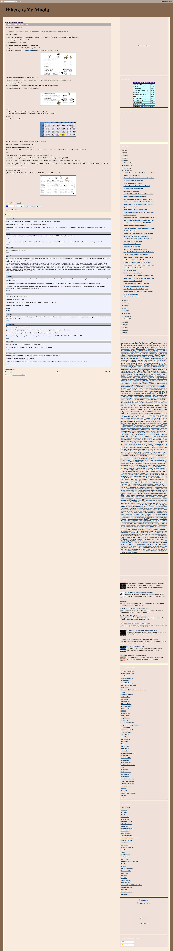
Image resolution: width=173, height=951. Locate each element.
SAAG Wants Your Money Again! (133, 273)
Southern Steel (158, 517)
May (125, 308)
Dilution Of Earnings (126, 391)
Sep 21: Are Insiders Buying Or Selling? (135, 225)
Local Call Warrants (134, 457)
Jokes (138, 442)
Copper (163, 385)
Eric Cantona (150, 401)
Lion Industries (161, 453)
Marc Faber (124, 465)
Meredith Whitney (132, 473)
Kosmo (143, 449)
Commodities (126, 383)
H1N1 (153, 425)
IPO (162, 436)
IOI (147, 436)
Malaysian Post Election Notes (149, 461)
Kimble (152, 447)
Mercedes (123, 473)
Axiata (156, 355)
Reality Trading (125, 748)
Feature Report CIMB (151, 404)
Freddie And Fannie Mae (155, 415)
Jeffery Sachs (161, 438)
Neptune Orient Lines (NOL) (149, 482)
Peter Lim (129, 493)
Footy (123, 413)
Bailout (143, 356)
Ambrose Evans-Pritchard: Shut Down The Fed (137, 186)
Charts (123, 376)
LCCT (126, 452)
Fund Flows (126, 416)
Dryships (159, 395)
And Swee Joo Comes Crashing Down (134, 296)
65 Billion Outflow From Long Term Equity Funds (137, 262)
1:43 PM (7, 320)
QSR (147, 501)
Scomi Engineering (140, 511)
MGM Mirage (124, 474)
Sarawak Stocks (147, 509)
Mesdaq (142, 473)
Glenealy (156, 419)
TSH (147, 534)
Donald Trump (135, 393)
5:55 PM (7, 243)
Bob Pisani (128, 366)
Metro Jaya (148, 473)
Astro (123, 355)
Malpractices (161, 462)
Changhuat (164, 372)
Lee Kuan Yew (138, 452)
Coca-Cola (164, 382)
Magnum (153, 458)
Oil (163, 485)
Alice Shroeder (140, 349)
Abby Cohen (124, 343)
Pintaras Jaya (140, 495)
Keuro (126, 447)
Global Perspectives (126, 840)
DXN (140, 396)
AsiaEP (165, 353)
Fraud (135, 415)
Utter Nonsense (144, 542)
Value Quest (124, 889)
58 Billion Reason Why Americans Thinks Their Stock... (139, 291)
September (127, 170)
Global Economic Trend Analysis (130, 838)
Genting (142, 418)
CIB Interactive (160, 380)
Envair (129, 401)
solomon (8, 218)
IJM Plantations (157, 431)
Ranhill (123, 503)
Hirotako (139, 428)
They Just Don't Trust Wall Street (133, 241)
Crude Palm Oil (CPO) (127, 388)
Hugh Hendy (135, 429)
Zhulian (129, 552)
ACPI (134, 345)
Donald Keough (126, 393)
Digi (165, 389)
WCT (138, 546)
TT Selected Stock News (127, 783)
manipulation (161, 463)
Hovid (162, 428)
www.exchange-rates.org (147, 106)
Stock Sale (142, 520)
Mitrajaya (145, 476)
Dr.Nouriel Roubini (138, 395)
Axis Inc (163, 355)
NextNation (124, 484)
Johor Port (131, 442)
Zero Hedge (124, 894)
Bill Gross (139, 365)
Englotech (123, 401)
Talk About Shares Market (128, 765)
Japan (128, 438)
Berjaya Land (124, 363)
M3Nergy (136, 458)
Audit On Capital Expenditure (134, 355)
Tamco (142, 525)
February (126, 316)
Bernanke (140, 363)
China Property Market (128, 379)
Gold (165, 421)
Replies (130, 506)
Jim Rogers (157, 439)
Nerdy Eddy (124, 736)
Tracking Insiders (156, 531)
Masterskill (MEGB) (151, 466)
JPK (121, 444)
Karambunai (150, 444)
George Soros (124, 419)
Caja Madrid (153, 371)
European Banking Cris (139, 402)
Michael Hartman (133, 474)
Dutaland (129, 396)
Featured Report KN (147, 405)
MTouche (145, 479)
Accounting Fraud (160, 343)
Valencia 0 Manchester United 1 (132, 175)
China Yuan (153, 379)
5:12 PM (7, 349)
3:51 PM (7, 229)
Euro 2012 (128, 402)
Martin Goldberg (135, 466)
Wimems (135, 547)
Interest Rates (160, 434)
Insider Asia (143, 432)
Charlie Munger (138, 374)
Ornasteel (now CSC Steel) (154, 487)
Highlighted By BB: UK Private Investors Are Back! (138, 199)
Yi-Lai (156, 549)
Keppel (163, 445)
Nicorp (130, 484)
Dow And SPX (156, 393)
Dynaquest (155, 396)
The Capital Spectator (127, 868)
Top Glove (139, 531)
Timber (154, 528)
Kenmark (156, 446)
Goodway (159, 423)
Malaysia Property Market (158, 460)
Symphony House (139, 523)
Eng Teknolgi (162, 399)
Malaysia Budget (161, 458)
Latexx (164, 450)
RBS (155, 503)
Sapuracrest (139, 509)
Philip (122, 744)
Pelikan (159, 490)
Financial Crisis (160, 409)
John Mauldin (148, 441)
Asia (136, 353)
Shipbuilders (129, 514)
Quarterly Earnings (154, 501)
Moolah (8, 233)
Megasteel (138, 471)
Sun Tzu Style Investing (151, 522)
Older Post (108, 371)
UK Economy (139, 535)
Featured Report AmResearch (133, 405)
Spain (165, 517)
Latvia (122, 452)
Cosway (138, 386)
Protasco (160, 500)
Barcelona (149, 360)
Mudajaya (151, 479)
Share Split (159, 512)
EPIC (144, 401)
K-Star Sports (137, 444)
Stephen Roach (154, 519)
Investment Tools (125, 845)
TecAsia (124, 526)
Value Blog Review (126, 880)
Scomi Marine (150, 511)
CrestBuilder (161, 386)
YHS (151, 549)
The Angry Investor (126, 772)
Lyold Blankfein (128, 458)
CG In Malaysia (125, 680)
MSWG (131, 479)
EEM (164, 398)
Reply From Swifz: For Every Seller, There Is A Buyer (138, 257)
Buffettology (134, 369)
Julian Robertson (128, 444)
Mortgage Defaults (150, 477)
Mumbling (135, 481)
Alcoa (163, 347)
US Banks (137, 537)
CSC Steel (139, 388)
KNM (165, 447)
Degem (140, 389)
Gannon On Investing (126, 835)
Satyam (160, 509)
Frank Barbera (128, 415)
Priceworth (138, 498)
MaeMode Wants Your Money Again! (134, 260)
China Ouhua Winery (161, 377)
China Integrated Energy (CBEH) (128, 377)
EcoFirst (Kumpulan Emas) (141, 398)
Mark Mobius (135, 465)
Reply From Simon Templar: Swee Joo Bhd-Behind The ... (140, 217)
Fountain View (157, 413)
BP (131, 368)
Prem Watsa (130, 498)
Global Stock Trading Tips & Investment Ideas (133, 690)
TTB (151, 534)
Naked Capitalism (125, 854)
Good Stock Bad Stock (127, 694)
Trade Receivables (135, 532)
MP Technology (161, 477)
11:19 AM (8, 290)
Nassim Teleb (124, 482)
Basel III (122, 361)
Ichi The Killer (124, 699)
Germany (140, 419)
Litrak (158, 455)
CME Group (147, 382)
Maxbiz (138, 468)
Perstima (154, 491)
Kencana (148, 446)
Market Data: (136, 106)
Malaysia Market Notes (141, 460)
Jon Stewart (145, 442)
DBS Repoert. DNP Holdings (127, 389)
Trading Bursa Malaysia (127, 781)
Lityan (163, 455)
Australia (144, 355)
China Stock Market (141, 379)
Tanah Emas (148, 525)
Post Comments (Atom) (19, 375)
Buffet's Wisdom (125, 369)
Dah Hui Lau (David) (126, 821)
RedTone (131, 505)
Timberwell (160, 528)
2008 (123, 325)
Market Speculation (125, 466)
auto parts (151, 355)
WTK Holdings (161, 547)
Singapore (164, 514)
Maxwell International (160, 468)
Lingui (163, 452)
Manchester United (143, 463)
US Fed (151, 539)
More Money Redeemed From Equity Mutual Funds (138, 238)
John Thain (164, 441)
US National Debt (136, 540)
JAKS (123, 438)
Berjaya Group (162, 361)
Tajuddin (133, 525)
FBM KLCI (140, 404)
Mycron (148, 481)
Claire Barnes (138, 382)
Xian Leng (127, 549)
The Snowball (131, 528)
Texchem (123, 528)
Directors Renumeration (138, 391)
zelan (123, 552)
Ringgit (124, 508)
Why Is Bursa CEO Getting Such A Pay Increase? (133, 616)
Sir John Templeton (159, 515)
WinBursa (123, 788)
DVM (136, 396)
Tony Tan (131, 531)
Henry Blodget (124, 428)
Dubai (165, 395)
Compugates (135, 383)
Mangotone (153, 463)
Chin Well (144, 376)
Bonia (135, 366)
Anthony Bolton (134, 351)
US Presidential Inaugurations (150, 540)
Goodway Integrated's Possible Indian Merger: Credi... (139, 228)
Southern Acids (149, 517)
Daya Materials (162, 388)
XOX (142, 549)
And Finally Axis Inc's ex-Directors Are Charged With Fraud (141, 630)
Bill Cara (123, 814)
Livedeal (122, 457)
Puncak (132, 501)
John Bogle (129, 441)
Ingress (135, 432)
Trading (157, 532)
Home (58, 371)
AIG (143, 347)
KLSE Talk (123, 711)
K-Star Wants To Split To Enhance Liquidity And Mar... (139, 275)
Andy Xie (162, 350)
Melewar (146, 471)
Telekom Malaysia (143, 526)
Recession (123, 505)
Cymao (146, 388)
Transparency (136, 534)
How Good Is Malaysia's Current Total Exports (136, 286)
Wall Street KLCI (125, 786)
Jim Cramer (137, 439)
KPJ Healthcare (151, 449)
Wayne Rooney (131, 546)
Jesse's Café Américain (127, 847)
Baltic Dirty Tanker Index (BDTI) (156, 356)
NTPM (129, 485)
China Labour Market (142, 377)
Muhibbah (158, 479)
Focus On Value (125, 831)
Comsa (158, 383)
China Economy (161, 376)
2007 (123, 327)
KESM (122, 447)
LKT (127, 457)
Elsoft (134, 399)
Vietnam (139, 544)
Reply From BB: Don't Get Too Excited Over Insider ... (138, 194)
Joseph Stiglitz (154, 442)
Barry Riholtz (162, 360)
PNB (147, 496)
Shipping (136, 514)
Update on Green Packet (130, 207)
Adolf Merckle (162, 345)
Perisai (142, 491)
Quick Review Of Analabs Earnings (133, 188)
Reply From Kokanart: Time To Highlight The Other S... (139, 204)
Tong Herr (162, 529)
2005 (123, 333)
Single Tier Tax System (137, 515)
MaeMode (144, 458)
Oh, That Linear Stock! (130, 270)
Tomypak (156, 529)
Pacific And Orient (144, 488)
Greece (165, 423)
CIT (166, 380)
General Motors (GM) (133, 418)
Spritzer (124, 519)
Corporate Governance (127, 386)
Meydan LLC (162, 473)
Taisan (128, 525)
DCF (136, 389)
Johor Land (124, 442)
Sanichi (133, 509)
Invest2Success (125, 842)
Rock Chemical (140, 508)
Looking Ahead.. (125, 715)
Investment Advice (139, 436)
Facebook (158, 402)
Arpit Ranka (124, 810)
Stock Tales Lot (125, 760)
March (126, 313)
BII (164, 363)
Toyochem (147, 531)
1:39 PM (19, 203)
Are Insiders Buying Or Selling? (132, 244)
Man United (130, 463)
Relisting (123, 506)
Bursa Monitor (124, 675)
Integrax (127, 434)
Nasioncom (162, 481)
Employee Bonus (152, 399)
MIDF (151, 474)
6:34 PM (7, 252)
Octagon (141, 485)
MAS (142, 466)
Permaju (148, 491)
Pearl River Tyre (146, 490)
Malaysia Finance (125, 718)
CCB (141, 372)
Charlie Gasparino (127, 374)
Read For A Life (125, 746)
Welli (149, 546)
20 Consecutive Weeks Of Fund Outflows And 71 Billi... (139, 212)
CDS (149, 372)
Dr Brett (130, 395)
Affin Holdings (136, 347)
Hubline (128, 429)
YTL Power (136, 550)
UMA (156, 535)
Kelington (134, 445)
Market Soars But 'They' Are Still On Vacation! (136, 283)
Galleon (156, 416)
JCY (143, 438)
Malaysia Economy (126, 460)
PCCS (138, 490)
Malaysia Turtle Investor (127, 722)
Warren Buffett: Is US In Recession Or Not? (135, 209)
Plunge (160, 495)
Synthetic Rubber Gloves (152, 523)
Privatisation (135, 500)
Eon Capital (137, 401)
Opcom (143, 487)
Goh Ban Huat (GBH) (157, 421)
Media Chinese (156, 469)
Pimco (132, 495)
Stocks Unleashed (126, 762)
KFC (142, 447)
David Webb (153, 388)
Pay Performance (131, 490)
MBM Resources (142, 469)
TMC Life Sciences (143, 529)
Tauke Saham (124, 769)
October (126, 168)
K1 (144, 444)
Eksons (122, 399)
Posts (124, 942)
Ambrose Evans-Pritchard (128, 350)
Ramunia (162, 501)
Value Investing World (127, 887)
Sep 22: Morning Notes (130, 215)
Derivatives (146, 389)
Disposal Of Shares (161, 391)
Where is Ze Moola (27, 9)
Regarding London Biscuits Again (17, 24)
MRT (127, 479)
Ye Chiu (147, 549)
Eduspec (159, 398)
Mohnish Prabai (135, 477)
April (125, 311)
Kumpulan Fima (161, 449)
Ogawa (158, 485)
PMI (143, 496)
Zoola (134, 552)
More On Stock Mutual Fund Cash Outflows (136, 254)
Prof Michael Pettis (151, 500)
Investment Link (125, 701)
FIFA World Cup (136, 409)
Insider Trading (152, 432)
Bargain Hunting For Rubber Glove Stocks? (136, 236)
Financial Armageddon (127, 828)
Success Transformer (161, 520)
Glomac (148, 421)
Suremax (123, 523)
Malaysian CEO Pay (135, 461)
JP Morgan (162, 442)
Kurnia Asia (135, 450)
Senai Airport (159, 511)
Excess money (151, 402)
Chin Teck (137, 376)
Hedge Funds (150, 426)
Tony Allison (124, 531)
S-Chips (163, 508)
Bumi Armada (157, 369)
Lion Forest (151, 453)
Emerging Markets (141, 399)
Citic (123, 382)
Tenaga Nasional (161, 526)
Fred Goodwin (142, 415)
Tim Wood (146, 528)
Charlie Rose (149, 374)
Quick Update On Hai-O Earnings (133, 183)
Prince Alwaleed (156, 498)
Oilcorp (123, 487)
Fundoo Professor (126, 833)
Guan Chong (140, 425)
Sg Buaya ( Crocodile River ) (128, 753)
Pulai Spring (125, 501)
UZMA (153, 542)
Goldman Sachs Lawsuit (149, 423)
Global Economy (138, 421)
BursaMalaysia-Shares (127, 678)
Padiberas (153, 488)
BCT (133, 361)
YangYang (123, 795)
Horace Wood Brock (155, 428)
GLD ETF (150, 419)
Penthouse (135, 491)
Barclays (156, 360)
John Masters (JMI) (138, 441)
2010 (123, 160)
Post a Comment (10, 369)
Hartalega (129, 426)
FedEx (127, 409)
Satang (154, 509)
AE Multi (129, 347)
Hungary (153, 429)
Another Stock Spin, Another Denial (133, 267)
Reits (136, 505)
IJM (146, 431)
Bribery (150, 367)
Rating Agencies (147, 503)
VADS (158, 542)
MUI (164, 479)
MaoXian (123, 852)
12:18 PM (8, 310)
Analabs (140, 350)
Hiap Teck (132, 428)
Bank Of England (129, 360)
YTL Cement (129, 550)
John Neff (157, 441)
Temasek (152, 526)
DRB (154, 395)
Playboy (155, 495)
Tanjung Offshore (163, 525)
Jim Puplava (147, 439)
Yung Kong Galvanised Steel (159, 550)
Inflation (123, 432)
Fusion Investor (125, 687)
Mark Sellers (143, 465)
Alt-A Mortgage (161, 349)
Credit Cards (154, 386)
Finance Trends (125, 826)
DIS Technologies (149, 391)
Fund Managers (137, 416)
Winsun (140, 547)
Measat (149, 469)
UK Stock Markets (149, 535)
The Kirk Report (125, 873)
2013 (123, 153)
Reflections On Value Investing (129, 861)
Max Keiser (131, 468)
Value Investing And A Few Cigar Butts (131, 885)
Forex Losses (148, 413)
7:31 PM (7, 272)
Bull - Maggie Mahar (145, 369)
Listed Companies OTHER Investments (134, 455)
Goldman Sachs (133, 423)
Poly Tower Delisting (160, 496)
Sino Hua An (148, 516)
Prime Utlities (147, 498)
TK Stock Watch (125, 776)
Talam (138, 525)
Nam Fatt (155, 481)
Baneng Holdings (158, 358)
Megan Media (127, 471)
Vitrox (143, 544)
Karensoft (158, 444)
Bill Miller (147, 365)
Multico (127, 481)
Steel (145, 519)
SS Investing (124, 755)
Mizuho (151, 476)
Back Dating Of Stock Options (132, 356)
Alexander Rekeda (125, 349)
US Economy (125, 539)
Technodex (129, 526)
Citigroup (129, 382)
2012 (123, 155)
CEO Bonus (155, 372)
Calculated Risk (125, 817)
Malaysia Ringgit (124, 461)
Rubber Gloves (149, 508)
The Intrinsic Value (126, 871)
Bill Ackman (124, 364)
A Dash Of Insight (125, 807)
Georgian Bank (133, 419)
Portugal (122, 498)
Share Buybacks (148, 512)
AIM (147, 347)
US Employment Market (139, 539)
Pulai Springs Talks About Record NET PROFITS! (137, 223)
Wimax (129, 547)
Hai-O (159, 425)
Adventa (123, 347)
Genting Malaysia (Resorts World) (155, 418)
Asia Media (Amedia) (155, 353)
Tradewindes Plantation (148, 532)
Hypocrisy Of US (161, 429)
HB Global (136, 426)
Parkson (159, 488)
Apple (131, 353)
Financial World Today (127, 683)
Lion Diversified (141, 454)
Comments (126, 944)
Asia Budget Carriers (144, 353)
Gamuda (162, 416)
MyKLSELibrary (125, 734)
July (125, 303)
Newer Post (8, 371)
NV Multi (135, 485)
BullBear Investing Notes (127, 673)
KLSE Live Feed (125, 708)
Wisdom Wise (124, 790)
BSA (164, 367)
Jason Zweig (136, 438)
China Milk (152, 377)
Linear (158, 452)
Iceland (134, 431)
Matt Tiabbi (123, 468)
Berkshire (132, 363)
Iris (166, 436)
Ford (129, 413)
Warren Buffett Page (126, 892)
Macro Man (124, 849)
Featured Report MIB (161, 405)
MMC (163, 476)
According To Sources (139, 343)
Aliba (132, 349)
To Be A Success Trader (127, 779)
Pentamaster (128, 491)
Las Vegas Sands (157, 450)
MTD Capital (138, 479)
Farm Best (134, 404)
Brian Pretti (144, 367)
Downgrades (123, 395)
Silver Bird (145, 514)
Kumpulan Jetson (125, 450)
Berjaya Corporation (151, 361)
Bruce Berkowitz (157, 367)
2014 (123, 150)
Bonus (140, 366)
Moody (142, 477)
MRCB (122, 479)
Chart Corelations (160, 374)
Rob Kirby (131, 508)
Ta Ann (162, 523)
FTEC (165, 415)
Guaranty (148, 425)
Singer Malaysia (126, 515)
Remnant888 (124, 751)
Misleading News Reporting (130, 476)
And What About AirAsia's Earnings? (135, 655)
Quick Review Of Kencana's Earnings (134, 180)
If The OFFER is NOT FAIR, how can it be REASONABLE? (135, 623)
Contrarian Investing (153, 385)
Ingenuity (129, 432)
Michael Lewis (144, 474)
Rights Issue (163, 506)
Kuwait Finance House (145, 450)
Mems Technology (157, 471)
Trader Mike (124, 878)
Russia (157, 508)
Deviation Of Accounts (156, 389)
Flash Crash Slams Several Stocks (134, 646)
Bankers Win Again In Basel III (132, 246)
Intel (132, 434)
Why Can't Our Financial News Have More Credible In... (139, 233)
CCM (145, 372)
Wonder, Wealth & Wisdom (128, 793)
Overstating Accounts (132, 488)
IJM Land (151, 431)
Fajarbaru (164, 402)
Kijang (147, 447)
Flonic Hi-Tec (162, 411)
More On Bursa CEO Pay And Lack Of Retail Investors (134, 608)
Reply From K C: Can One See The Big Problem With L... (139, 278)
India (164, 431)
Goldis (125, 423)
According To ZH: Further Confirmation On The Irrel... (138, 201)
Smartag (133, 517)
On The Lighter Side (133, 487)
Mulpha (122, 481)
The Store (139, 528)
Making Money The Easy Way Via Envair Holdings (139, 592)
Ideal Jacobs (140, 431)
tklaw (7, 276)
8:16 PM (7, 363)
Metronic (155, 473)
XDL (122, 549)
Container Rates (142, 385)
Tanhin (122, 767)
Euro (122, 402)
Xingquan (135, 549)
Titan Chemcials (132, 529)
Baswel (128, 361)
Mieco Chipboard (159, 474)
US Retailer (161, 540)
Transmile (127, 534)
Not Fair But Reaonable (147, 484)
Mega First (164, 469)
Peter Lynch (137, 493)
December (127, 162)
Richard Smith (155, 506)
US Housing (125, 541)
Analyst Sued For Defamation (151, 350)
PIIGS (128, 495)
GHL (145, 419)
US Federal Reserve (160, 539)
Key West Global (134, 447)
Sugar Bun (139, 522)
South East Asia (140, 517)
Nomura (136, 484)
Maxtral (151, 468)
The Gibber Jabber (126, 774)
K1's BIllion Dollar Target (130, 230)
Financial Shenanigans (131, 411)
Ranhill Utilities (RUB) (134, 503)
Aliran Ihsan (151, 349)
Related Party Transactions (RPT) (152, 505)
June (125, 305)
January (126, 318)
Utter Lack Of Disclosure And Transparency (136, 249)
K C (7, 256)
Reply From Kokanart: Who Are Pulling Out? (136, 289)
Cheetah (130, 376)
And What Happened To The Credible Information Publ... (139, 172)
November (127, 165)
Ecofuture (152, 398)
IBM (121, 431)
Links (122, 453)
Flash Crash (144, 411)
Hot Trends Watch (125, 697)
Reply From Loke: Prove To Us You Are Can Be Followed (139, 265)
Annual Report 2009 (29, 50)
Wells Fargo (154, 546)
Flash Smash (153, 411)
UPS (123, 537)
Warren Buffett (153, 544)
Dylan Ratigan (147, 396)
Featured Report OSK (146, 407)
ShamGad (123, 864)
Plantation (148, 495)
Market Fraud (151, 465)
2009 (123, 322)
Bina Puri (162, 365)
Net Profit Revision (161, 482)
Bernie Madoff (147, 363)
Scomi (130, 511)
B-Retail (122, 356)
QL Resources (140, 501)
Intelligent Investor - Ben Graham (145, 434)
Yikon (161, 549)
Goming (123, 692)
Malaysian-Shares (125, 727)
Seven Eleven (128, 512)
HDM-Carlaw (142, 426)
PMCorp (138, 496)
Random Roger (125, 859)
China (151, 376)
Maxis (144, 468)
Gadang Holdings (147, 416)
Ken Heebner (141, 445)
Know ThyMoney (125, 713)
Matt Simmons (161, 466)
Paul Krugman (125, 857)
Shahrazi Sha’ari (137, 512)
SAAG (122, 509)
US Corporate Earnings (151, 537)
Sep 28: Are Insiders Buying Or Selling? (135, 196)
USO (136, 542)
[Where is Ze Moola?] (10, 206)
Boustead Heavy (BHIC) (159, 366)
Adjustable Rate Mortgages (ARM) (147, 345)
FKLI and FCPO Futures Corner (129, 685)
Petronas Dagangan (156, 493)
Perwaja (160, 491)
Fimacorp (148, 409)
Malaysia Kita (124, 720)
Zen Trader (124, 797)
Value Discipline (125, 882)
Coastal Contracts (156, 382)
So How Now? (123, 601)
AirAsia (153, 347)
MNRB (127, 477)
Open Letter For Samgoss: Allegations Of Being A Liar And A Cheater (138, 639)
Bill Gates (131, 364)
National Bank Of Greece (135, 482)
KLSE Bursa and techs (127, 706)
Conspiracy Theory (132, 385)
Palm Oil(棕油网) (125, 739)
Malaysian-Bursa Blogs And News (130, 725)
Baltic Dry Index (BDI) (130, 358)
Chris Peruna (136, 380)
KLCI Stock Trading (126, 704)
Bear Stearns (140, 361)
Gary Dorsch (123, 418)
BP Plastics (137, 367)
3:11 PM (7, 338)
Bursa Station (131, 371)
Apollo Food (153, 351)
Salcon (127, 509)
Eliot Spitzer (128, 399)
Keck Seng (127, 445)
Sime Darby (155, 514)
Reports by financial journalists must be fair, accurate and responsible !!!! (145, 583)
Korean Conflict (136, 449)
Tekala (135, 526)
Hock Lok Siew (145, 428)
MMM (122, 477)
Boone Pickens (147, 366)
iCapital (126, 431)
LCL (131, 452)
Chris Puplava (145, 380)
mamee (122, 463)
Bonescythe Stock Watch (127, 671)
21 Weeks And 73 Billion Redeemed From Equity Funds (139, 178)
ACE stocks (127, 345)
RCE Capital (162, 503)
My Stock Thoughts (126, 732)
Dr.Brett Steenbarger (126, 824)
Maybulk (129, 470)
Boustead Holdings (125, 367)
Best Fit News (157, 363)
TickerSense (124, 875)
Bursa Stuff (142, 371)
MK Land (157, 476)
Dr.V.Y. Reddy (148, 395)
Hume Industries (145, 429)
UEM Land (123, 535)
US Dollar (161, 537)
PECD (153, 490)
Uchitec (162, 534)
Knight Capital (159, 447)
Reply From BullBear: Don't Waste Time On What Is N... (139, 252)
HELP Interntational (161, 426)
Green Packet (128, 425)
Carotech (135, 372)
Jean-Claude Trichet (151, 438)
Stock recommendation (133, 520)
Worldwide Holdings (150, 547)
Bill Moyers (154, 364)
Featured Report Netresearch (129, 407)
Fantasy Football (126, 404)
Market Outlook (161, 465)
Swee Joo (129, 523)
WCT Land (143, 546)
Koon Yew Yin (127, 449)
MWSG (143, 481)
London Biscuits (14, 210)
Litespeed (153, 455)
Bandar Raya (148, 358)
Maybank (123, 469)
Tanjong (155, 525)
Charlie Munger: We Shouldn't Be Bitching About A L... (139, 220)
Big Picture (124, 812)
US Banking (129, 537)
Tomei (150, 529)
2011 (123, 158)
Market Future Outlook (127, 729)
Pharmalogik (124, 741)
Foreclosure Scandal (137, 413)
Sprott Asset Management (135, 519)
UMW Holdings (163, 535)
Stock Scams (150, 520)
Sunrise (163, 522)
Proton (165, 500)
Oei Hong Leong (150, 485)
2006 (123, 330)
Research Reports (139, 506)
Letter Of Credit (151, 452)
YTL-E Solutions (145, 550)
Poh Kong (152, 496)
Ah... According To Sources (131, 191)
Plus (133, 496)
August (126, 300)
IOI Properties (154, 436)
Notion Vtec (158, 484)
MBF (136, 469)
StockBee (123, 866)
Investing (125, 436)
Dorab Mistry (144, 393)
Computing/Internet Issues (147, 383)
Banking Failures (140, 360)
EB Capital (130, 398)
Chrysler (153, 380)
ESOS (156, 401)
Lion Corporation (129, 453)
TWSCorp (157, 534)
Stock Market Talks (126, 758)
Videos (129, 544)
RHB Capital (148, 506)
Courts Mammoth (145, 386)
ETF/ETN (163, 401)
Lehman (145, 452)
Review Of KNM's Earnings (131, 294)
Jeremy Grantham (126, 439)
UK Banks (130, 535)
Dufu (124, 396)
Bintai (122, 366)
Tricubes (143, 534)
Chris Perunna (125, 819)
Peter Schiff (147, 493)
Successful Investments (128, 522)
